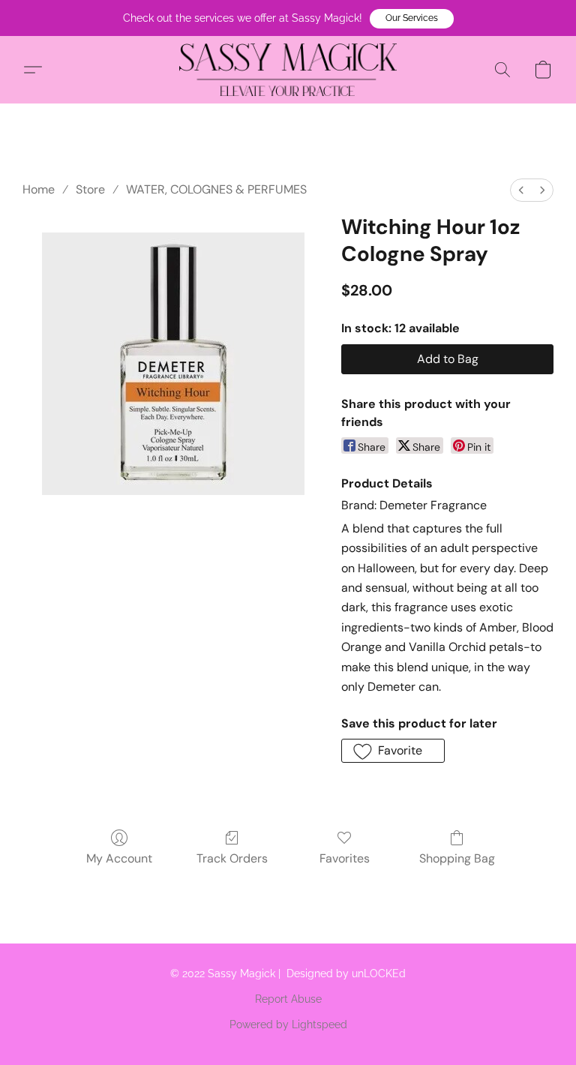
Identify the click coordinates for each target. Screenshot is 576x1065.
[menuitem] (521, 190)
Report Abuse (288, 999)
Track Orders (232, 858)
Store (90, 189)
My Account (119, 858)
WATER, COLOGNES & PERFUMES (216, 189)
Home (38, 189)
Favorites (345, 858)
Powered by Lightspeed (288, 1024)
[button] (412, 18)
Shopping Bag (457, 858)
